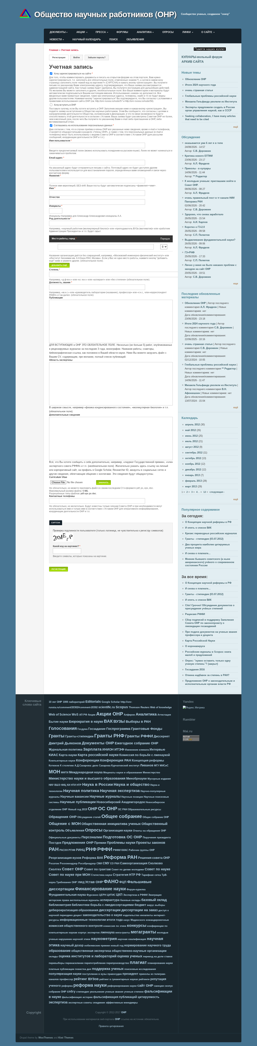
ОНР (92, 808)
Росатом (54, 863)
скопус (169, 985)
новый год (117, 945)
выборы (160, 905)
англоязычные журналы (84, 900)
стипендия (82, 991)
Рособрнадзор (87, 863)
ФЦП (122, 882)
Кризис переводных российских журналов (211, 533)
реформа (67, 985)
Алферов (129, 714)
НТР (79, 785)
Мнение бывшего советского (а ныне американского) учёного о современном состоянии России (209, 562)
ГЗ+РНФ (190, 252)
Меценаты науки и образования (122, 772)
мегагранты (143, 931)
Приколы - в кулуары (198, 168)
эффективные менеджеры (122, 1002)
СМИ (99, 863)
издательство (131, 915)
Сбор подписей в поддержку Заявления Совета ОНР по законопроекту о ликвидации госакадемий (209, 623)
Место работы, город (64, 238)
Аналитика (144, 32)
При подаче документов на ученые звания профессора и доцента (211, 633)
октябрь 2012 (193, 458)
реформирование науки (122, 985)
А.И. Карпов (200, 222)
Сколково (155, 863)
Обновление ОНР (195, 79)
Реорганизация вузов (65, 857)
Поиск (113, 39)
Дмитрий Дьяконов (65, 743)
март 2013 (191, 486)
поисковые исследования (140, 969)
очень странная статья (199, 90)
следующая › (217, 492)
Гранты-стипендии (79, 736)
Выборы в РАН (138, 721)
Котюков (54, 765)
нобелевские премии (97, 945)
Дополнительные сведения (64, 415)
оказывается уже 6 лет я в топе (204, 143)
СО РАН (114, 863)
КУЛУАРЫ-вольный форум (202, 57)
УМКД (81, 882)
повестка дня (83, 969)
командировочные (157, 920)
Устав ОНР (94, 882)
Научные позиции (132, 796)
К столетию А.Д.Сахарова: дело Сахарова (85, 765)
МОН (54, 771)
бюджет (140, 904)
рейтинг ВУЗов (86, 979)
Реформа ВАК (92, 857)
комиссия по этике (114, 926)
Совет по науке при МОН (69, 875)
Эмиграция (155, 894)
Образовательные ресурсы (144, 809)
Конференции (87, 760)
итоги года (115, 919)
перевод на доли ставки (157, 956)
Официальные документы (65, 837)
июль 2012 (191, 441)
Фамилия (55, 175)
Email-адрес (56, 157)
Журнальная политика (65, 749)
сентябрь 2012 (193, 452)
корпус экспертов (89, 932)
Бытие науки (58, 721)
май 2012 (190, 430)
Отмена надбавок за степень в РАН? (207, 675)
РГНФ (71, 850)
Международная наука (86, 772)
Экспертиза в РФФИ (135, 894)
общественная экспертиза (91, 950)
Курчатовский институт (125, 765)
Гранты (57, 735)
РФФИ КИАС (120, 850)
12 (204, 492)
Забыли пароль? (97, 57)
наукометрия (104, 938)
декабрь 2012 (193, 469)
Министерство (151, 772)
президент (130, 973)
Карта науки (68, 755)
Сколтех (55, 869)
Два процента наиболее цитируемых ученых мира (207, 546)
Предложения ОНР (78, 843)
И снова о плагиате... (198, 553)
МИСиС (164, 765)
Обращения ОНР (63, 817)
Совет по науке (157, 869)
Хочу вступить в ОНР (65, 105)
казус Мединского (134, 920)
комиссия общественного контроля (76, 925)
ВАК (108, 721)
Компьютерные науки (62, 760)
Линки (186, 32)
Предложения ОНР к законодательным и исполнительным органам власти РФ (210, 682)
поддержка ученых (108, 969)
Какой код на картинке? (66, 546)
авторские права (59, 900)
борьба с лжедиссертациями (112, 904)
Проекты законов (150, 843)
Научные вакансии (74, 796)
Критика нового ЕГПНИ (199, 155)
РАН (54, 849)
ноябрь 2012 (192, 463)
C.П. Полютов (201, 234)
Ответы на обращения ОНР (149, 830)
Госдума (82, 729)
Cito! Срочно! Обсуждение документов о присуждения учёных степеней (209, 607)
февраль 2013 (193, 480)
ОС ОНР (107, 808)
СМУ (106, 863)
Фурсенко (92, 894)
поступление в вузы (94, 974)
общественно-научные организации (139, 950)
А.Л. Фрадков (201, 163)
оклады (53, 956)
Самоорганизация (133, 863)
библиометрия (60, 904)
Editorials (93, 701)
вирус (150, 905)
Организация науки (117, 830)
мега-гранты (122, 932)
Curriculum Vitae (58, 477)
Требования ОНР (66, 882)
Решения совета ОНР (154, 857)
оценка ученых (129, 956)
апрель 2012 (192, 424)
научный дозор (72, 945)
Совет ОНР (72, 869)
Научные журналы (105, 796)
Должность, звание (60, 282)
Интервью (157, 749)
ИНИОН (108, 749)
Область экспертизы (60, 360)
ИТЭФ (119, 749)
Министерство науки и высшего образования (87, 778)
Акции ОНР (109, 714)
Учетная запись (69, 50)
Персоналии (91, 837)
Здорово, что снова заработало (204, 214)
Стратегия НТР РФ (127, 874)
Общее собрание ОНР (156, 817)
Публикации (56, 297)
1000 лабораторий (74, 701)
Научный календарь (86, 39)
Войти (76, 57)
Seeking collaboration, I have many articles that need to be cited (210, 118)
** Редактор (200, 176)
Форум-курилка (136, 889)
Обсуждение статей (89, 817)
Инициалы (55, 206)
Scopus (122, 707)
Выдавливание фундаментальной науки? (210, 239)
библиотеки (81, 904)
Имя (52, 188)
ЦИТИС (111, 894)
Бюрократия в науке (86, 721)
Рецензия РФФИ (195, 614)
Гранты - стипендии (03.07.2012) (204, 538)
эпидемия (99, 1002)
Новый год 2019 (77, 809)
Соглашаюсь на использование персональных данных (84, 125)
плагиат (138, 962)
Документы (58, 32)
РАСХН (63, 850)
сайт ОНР (145, 985)
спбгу (71, 991)
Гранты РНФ (109, 736)
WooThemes (45, 1037)
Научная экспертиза (120, 790)
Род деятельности (60, 218)
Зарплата (92, 749)
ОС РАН (122, 809)
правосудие (114, 974)
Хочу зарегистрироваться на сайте (73, 73)
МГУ (156, 765)
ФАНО (111, 881)
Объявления (135, 39)
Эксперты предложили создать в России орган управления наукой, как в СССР (210, 109)
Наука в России (97, 784)
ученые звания (114, 991)
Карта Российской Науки (200, 640)
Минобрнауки (136, 778)
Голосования (63, 728)
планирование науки (160, 963)
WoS (75, 714)
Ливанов (146, 765)
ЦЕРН (102, 894)
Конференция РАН (115, 760)
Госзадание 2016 (195, 669)
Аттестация (164, 714)
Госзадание (97, 728)
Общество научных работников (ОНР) (105, 14)
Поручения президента (157, 837)
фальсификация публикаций (115, 997)
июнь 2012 (191, 435)
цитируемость (148, 997)
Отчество (54, 197)
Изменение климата (137, 749)
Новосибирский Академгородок (121, 802)
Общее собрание (121, 816)
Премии (100, 842)
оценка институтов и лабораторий (87, 956)
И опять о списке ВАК (198, 527)
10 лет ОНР (55, 701)
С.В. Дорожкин (202, 151)
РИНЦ (80, 849)
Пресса (101, 32)
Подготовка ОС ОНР (122, 837)
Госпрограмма (118, 729)
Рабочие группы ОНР (142, 850)
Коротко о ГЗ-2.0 (195, 227)
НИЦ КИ (65, 785)
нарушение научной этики (74, 939)
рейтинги (144, 979)
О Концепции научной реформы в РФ (208, 522)
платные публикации (61, 969)
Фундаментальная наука (67, 894)
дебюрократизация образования (73, 910)
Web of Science (60, 714)
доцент (77, 915)
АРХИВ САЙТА (193, 61)
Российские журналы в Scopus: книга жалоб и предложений (208, 653)
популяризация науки (65, 973)
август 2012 (192, 447)
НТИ (73, 785)
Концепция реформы (148, 760)
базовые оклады (130, 900)
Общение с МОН (65, 823)
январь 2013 (192, 475)
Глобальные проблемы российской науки (210, 96)
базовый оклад (154, 900)
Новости (56, 39)
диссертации (110, 910)
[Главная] (26, 14)
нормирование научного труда (147, 945)
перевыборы (57, 963)
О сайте (206, 32)
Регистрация (60, 57)
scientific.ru (106, 707)
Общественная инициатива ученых (111, 824)
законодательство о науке (102, 915)
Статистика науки (101, 875)
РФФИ (104, 849)
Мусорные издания (159, 778)
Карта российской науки (98, 755)
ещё (235, 126)
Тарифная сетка (151, 875)
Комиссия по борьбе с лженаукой (144, 755)
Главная (53, 50)
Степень (54, 269)
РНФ (91, 849)
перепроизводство (117, 963)
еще (235, 283)
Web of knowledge (161, 707)
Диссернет (162, 736)
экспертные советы (80, 1002)
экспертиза (58, 1002)
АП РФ (83, 714)
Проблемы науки (121, 843)
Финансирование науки (100, 888)
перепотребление (95, 963)
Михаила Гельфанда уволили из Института (211, 101)
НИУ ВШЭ (54, 785)
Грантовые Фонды (146, 729)
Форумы (122, 32)
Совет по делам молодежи (128, 869)
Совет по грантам (97, 869)
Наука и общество (132, 784)
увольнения (97, 991)
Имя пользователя (60, 140)
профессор (66, 979)
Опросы (168, 32)
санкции (159, 985)
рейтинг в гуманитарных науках (118, 979)
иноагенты (146, 915)
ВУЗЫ (119, 721)
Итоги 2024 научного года (200, 84)
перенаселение (74, 963)
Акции (80, 32)
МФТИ (64, 772)
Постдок (55, 842)
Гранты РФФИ (139, 736)
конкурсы (136, 925)
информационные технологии (83, 919)
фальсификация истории (77, 997)
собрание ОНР (57, 991)
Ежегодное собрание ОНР (136, 743)
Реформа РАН (120, 857)
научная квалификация (132, 939)
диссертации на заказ (139, 910)
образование (60, 951)
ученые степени (134, 991)
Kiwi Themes (65, 1037)
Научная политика (81, 790)
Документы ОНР (98, 743)
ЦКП (119, 894)
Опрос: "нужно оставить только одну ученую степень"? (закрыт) (207, 662)
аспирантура (109, 900)
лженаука (107, 932)
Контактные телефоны (62, 496)
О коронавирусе (195, 646)
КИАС (53, 755)
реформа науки (90, 985)
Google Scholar (111, 701)
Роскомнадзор (69, 863)
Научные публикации (78, 802)
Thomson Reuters (139, 707)
